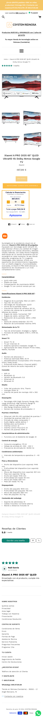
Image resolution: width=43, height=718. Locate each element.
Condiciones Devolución (11, 619)
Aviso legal (6, 611)
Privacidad (6, 608)
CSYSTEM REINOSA (31, 709)
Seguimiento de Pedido (11, 659)
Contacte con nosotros (13, 696)
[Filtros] (32, 541)
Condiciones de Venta (11, 629)
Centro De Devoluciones (12, 662)
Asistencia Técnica (9, 639)
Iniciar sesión (7, 657)
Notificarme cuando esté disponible (22, 185)
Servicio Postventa (9, 642)
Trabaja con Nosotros (10, 614)
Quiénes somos (8, 606)
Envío (4, 631)
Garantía (5, 634)
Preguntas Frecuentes (11, 644)
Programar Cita (8, 647)
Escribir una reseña (16, 540)
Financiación (7, 616)
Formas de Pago (8, 636)
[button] (7, 66)
